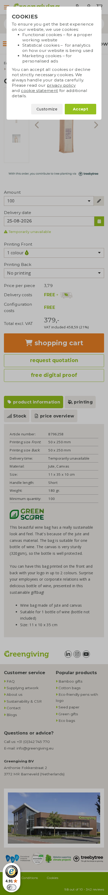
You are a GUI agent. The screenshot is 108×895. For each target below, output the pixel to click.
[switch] (11, 887)
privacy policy (61, 85)
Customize (46, 109)
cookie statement (39, 90)
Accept (80, 109)
